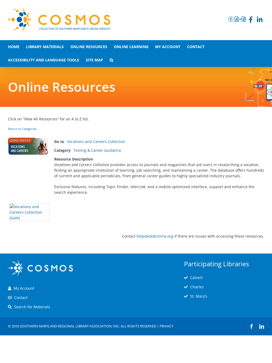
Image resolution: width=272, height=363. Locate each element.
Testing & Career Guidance (97, 150)
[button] (111, 60)
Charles (197, 286)
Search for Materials (32, 306)
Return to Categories (22, 129)
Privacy (166, 326)
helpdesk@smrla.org (155, 236)
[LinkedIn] (259, 20)
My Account (24, 288)
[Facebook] (250, 20)
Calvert (196, 277)
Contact (21, 297)
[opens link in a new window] (29, 206)
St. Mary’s (198, 296)
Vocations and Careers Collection (96, 141)
